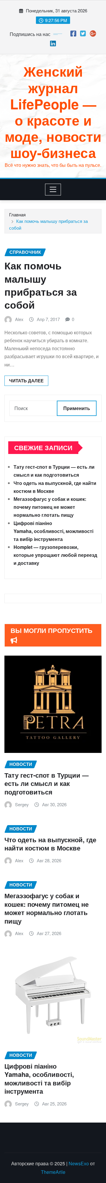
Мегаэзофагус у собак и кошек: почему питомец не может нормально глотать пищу (50, 507)
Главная (17, 214)
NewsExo (79, 1163)
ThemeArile (53, 1172)
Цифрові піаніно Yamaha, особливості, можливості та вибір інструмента (53, 531)
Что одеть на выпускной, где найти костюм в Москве (50, 844)
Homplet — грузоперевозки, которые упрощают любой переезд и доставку (55, 555)
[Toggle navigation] (53, 189)
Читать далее (26, 380)
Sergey (22, 804)
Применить (76, 408)
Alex (19, 319)
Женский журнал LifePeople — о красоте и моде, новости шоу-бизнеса (53, 111)
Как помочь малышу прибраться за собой (40, 285)
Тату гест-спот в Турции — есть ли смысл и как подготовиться (46, 783)
